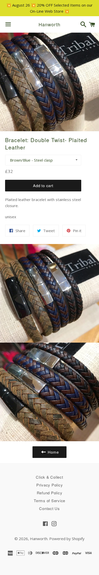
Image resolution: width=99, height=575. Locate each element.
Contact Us (49, 508)
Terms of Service (49, 500)
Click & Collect (49, 477)
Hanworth (49, 24)
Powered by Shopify (67, 538)
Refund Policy (49, 492)
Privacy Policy (49, 485)
